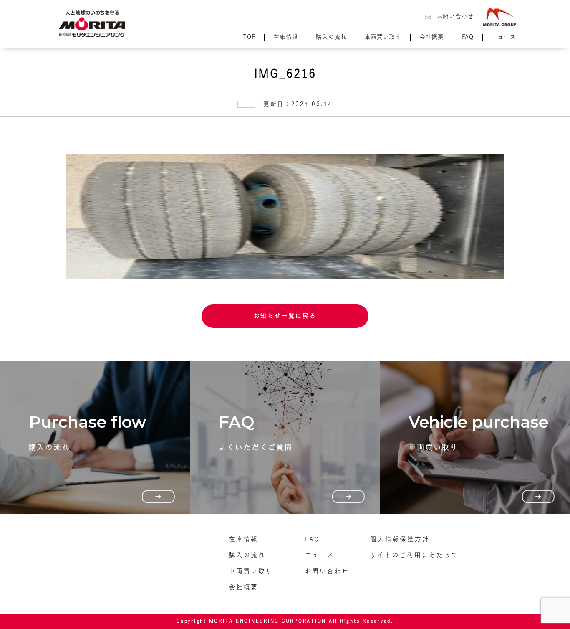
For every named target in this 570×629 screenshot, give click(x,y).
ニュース (504, 37)
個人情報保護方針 (399, 539)
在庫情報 (285, 37)
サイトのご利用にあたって (414, 555)
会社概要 (431, 37)
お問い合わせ (455, 16)
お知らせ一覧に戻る (285, 316)
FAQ (468, 37)
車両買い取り (383, 37)
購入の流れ (331, 37)
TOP (249, 37)
